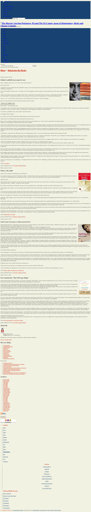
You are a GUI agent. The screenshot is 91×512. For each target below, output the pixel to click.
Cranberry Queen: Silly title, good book (11, 369)
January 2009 (6, 394)
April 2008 (5, 383)
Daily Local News (7, 493)
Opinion (5, 40)
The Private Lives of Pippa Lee (17, 270)
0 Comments (19, 165)
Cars (4, 57)
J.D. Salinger (6, 163)
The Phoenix (6, 498)
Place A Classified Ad (7, 8)
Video (4, 50)
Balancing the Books (17, 70)
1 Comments (19, 272)
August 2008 (6, 388)
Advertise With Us (7, 16)
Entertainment (6, 43)
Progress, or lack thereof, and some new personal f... (14, 374)
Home (4, 28)
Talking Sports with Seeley (9, 358)
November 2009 (6, 406)
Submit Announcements (8, 6)
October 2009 (6, 404)
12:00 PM (15, 322)
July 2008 (5, 386)
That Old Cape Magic (18, 320)
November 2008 (6, 391)
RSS (8, 1)
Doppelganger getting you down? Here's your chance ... (15, 368)
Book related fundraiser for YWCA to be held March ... (14, 372)
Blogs (4, 47)
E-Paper (5, 13)
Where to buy (47, 474)
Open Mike (5, 357)
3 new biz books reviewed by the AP (11, 365)
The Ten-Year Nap (7, 366)
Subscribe (5, 11)
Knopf (5, 320)
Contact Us (5, 4)
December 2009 (6, 407)
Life (4, 45)
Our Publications (35, 510)
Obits (4, 35)
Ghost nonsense (6, 371)
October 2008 (6, 390)
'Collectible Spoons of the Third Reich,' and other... (14, 364)
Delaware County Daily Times (9, 496)
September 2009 (6, 403)
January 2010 (6, 408)
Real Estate (5, 55)
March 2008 (5, 382)
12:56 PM (15, 165)
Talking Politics (6, 347)
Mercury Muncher (7, 351)
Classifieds (5, 59)
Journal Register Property (18, 510)
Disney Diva (6, 353)
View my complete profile (6, 339)
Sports (4, 33)
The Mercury (6, 500)
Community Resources (8, 346)
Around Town (6, 352)
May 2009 (5, 398)
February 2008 (6, 380)
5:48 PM (15, 216)
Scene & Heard (6, 345)
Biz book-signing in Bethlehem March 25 (12, 370)
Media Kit (47, 469)
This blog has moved (7, 363)
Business (5, 38)
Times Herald (6, 505)
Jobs (4, 52)
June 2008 (5, 385)
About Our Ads (43, 510)
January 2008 (6, 379)
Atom (4, 417)
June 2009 (5, 400)
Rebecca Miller (7, 270)
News (4, 31)
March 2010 (5, 410)
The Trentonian (6, 508)
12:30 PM (15, 272)
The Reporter (6, 503)
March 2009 (5, 396)
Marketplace (5, 62)
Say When (13, 214)
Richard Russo (10, 320)
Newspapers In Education (46, 483)
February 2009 (6, 395)
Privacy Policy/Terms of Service (54, 510)
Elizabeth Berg (7, 214)
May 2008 (5, 384)
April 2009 (5, 397)
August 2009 (6, 402)
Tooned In (5, 349)
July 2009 (5, 401)
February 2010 (6, 409)
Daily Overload (6, 350)
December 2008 (6, 392)
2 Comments (19, 216)
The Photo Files (6, 355)
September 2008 (6, 389)
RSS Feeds (48, 488)
